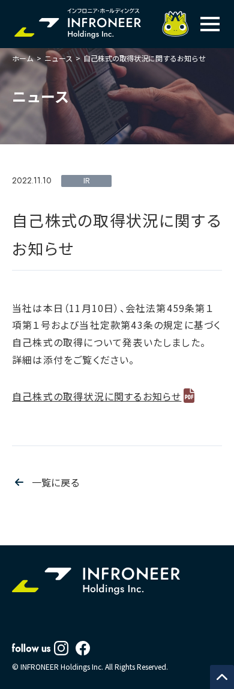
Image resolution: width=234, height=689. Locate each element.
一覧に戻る (56, 482)
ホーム (23, 58)
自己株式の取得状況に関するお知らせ (96, 396)
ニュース (58, 58)
